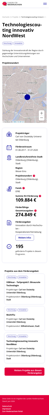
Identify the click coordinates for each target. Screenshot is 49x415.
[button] (27, 97)
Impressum (6, 409)
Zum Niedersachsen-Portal (12, 411)
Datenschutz (7, 406)
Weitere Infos (24, 237)
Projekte (15, 17)
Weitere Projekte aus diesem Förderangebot (28, 371)
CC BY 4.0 (20, 122)
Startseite (6, 17)
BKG (15, 122)
